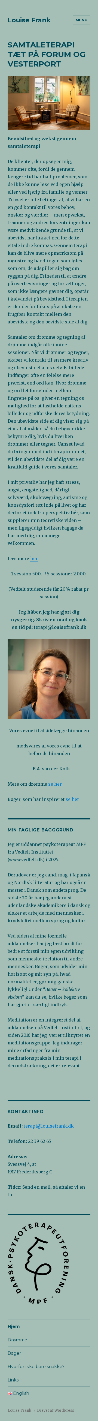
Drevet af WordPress (55, 1410)
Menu (81, 20)
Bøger (14, 1353)
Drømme (17, 1339)
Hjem (14, 1326)
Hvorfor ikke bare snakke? (36, 1366)
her (34, 558)
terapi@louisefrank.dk (49, 1126)
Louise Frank (29, 20)
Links (13, 1380)
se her (55, 784)
